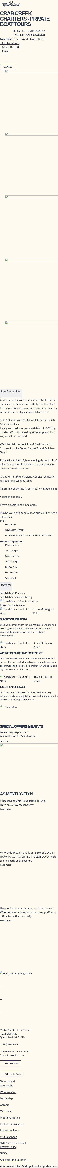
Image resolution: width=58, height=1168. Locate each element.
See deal (4, 741)
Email (5, 51)
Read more (5, 809)
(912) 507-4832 (11, 47)
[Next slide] (8, 386)
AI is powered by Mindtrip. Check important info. (29, 1166)
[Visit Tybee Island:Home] (11, 4)
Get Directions (10, 43)
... (14, 635)
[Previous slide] (2, 386)
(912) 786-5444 (10, 1044)
